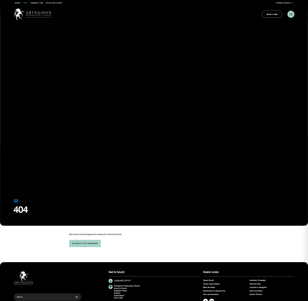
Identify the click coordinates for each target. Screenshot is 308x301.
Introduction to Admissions (214, 291)
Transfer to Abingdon (258, 287)
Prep (25, 3)
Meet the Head (209, 287)
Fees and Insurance (211, 294)
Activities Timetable (258, 280)
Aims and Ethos (256, 291)
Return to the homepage (85, 243)
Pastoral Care (255, 284)
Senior (17, 3)
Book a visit (272, 14)
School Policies (256, 294)
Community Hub (36, 3)
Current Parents (283, 3)
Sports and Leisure (54, 3)
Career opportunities (211, 284)
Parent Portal (208, 280)
